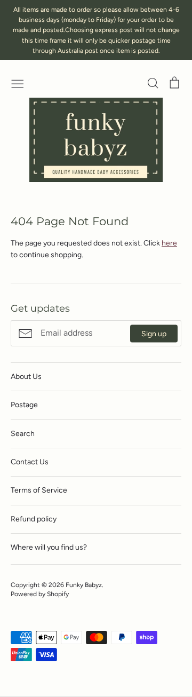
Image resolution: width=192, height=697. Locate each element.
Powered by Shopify (40, 594)
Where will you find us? (49, 547)
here (169, 243)
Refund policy (34, 519)
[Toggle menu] (18, 83)
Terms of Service (39, 490)
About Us (26, 376)
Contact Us (30, 461)
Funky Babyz (84, 585)
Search (23, 433)
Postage (24, 404)
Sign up (153, 333)
